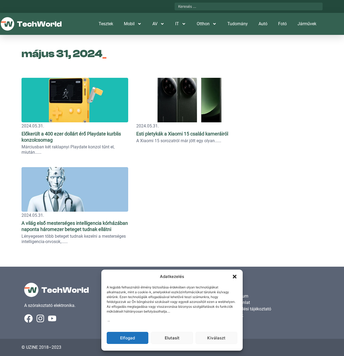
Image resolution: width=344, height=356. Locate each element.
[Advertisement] (285, 108)
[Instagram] (40, 318)
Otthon (203, 23)
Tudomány (237, 23)
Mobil (129, 23)
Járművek (307, 23)
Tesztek (106, 23)
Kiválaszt (216, 337)
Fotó (282, 23)
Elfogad (127, 337)
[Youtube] (52, 318)
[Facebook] (28, 318)
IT (177, 23)
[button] (234, 276)
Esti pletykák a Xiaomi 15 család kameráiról (182, 134)
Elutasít (172, 337)
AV (154, 23)
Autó (263, 23)
